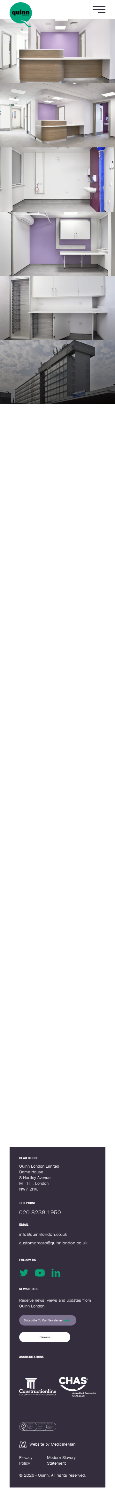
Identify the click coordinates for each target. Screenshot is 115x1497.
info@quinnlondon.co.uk (43, 1234)
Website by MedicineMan (52, 1444)
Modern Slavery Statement (61, 1460)
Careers (45, 1337)
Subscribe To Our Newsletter (43, 1320)
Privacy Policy (26, 1460)
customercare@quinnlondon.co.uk (53, 1243)
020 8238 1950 (40, 1212)
